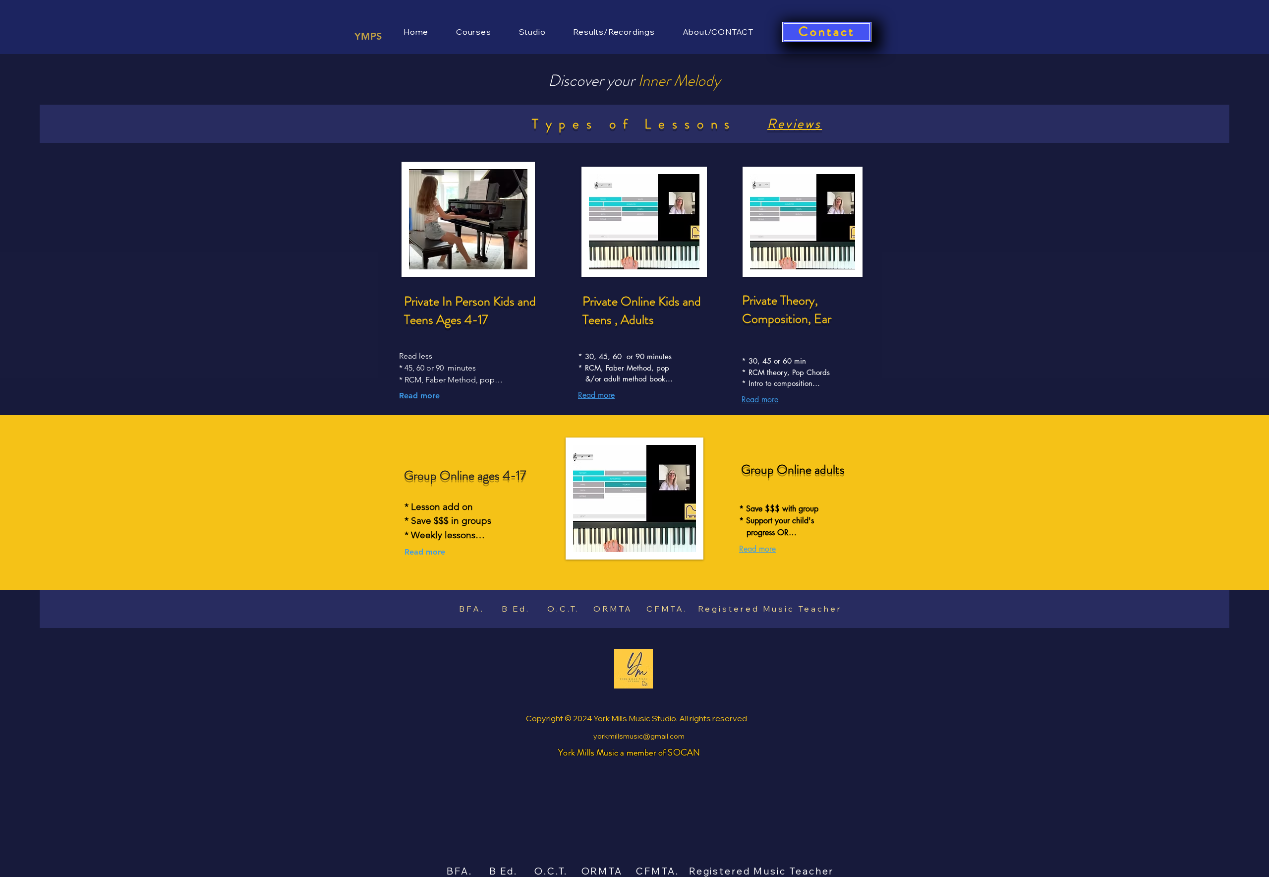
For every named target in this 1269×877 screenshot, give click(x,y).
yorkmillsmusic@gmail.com (639, 736)
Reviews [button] (794, 124)
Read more (419, 395)
